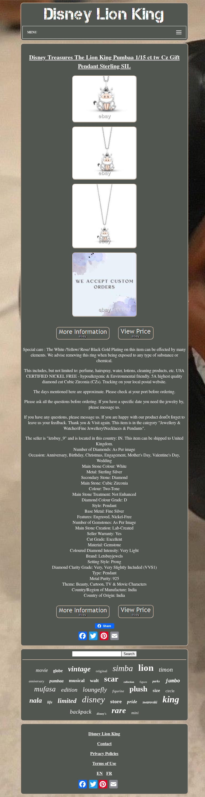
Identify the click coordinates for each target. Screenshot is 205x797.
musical (77, 680)
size (156, 690)
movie (42, 670)
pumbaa (56, 681)
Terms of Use (104, 763)
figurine (118, 691)
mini (135, 713)
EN (100, 773)
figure (143, 681)
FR (109, 773)
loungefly (95, 689)
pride (132, 701)
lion (145, 668)
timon (166, 669)
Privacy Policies (104, 753)
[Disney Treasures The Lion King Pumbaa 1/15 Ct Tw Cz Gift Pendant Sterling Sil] (104, 99)
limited (67, 700)
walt (94, 680)
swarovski (150, 702)
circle (170, 691)
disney (93, 699)
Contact (104, 743)
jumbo (172, 680)
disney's (101, 713)
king (171, 699)
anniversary (36, 681)
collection (129, 681)
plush (138, 688)
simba (123, 668)
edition (69, 689)
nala (35, 700)
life (49, 702)
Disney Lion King (104, 733)
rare (119, 710)
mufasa (45, 689)
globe (58, 670)
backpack (80, 712)
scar (111, 678)
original (101, 671)
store (116, 701)
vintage (79, 669)
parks (156, 681)
